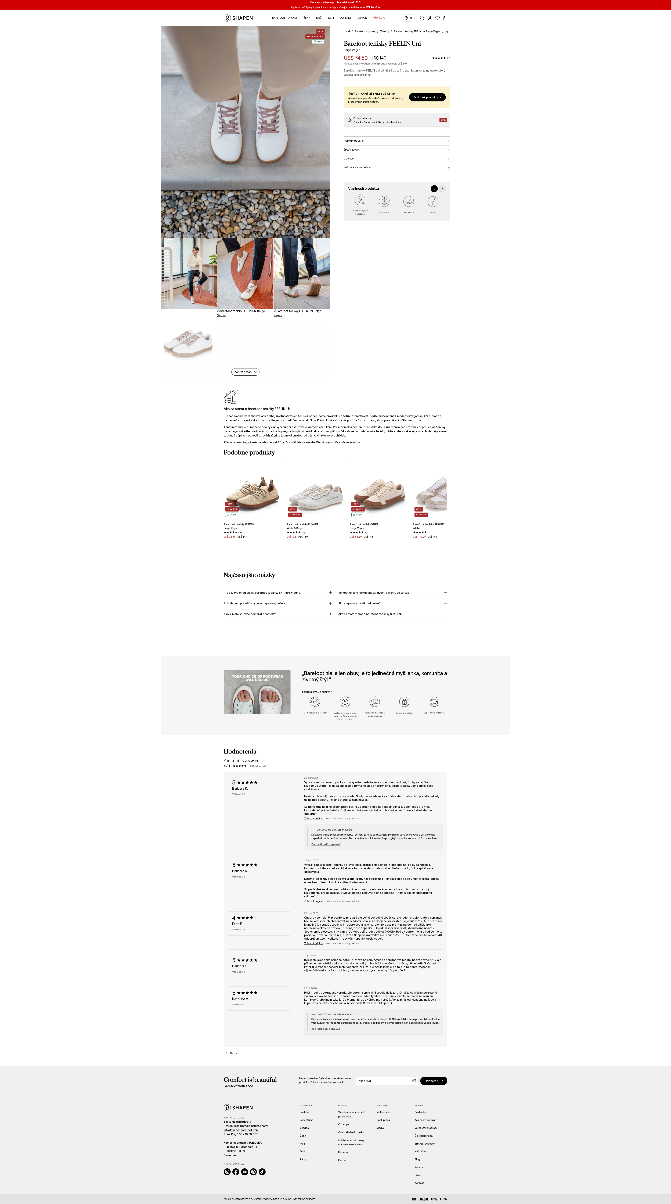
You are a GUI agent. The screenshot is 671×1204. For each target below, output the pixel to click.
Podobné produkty (425, 97)
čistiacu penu (366, 420)
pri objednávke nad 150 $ (335, 2)
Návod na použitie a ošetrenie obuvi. (337, 442)
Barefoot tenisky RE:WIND (429, 524)
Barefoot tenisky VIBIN (364, 524)
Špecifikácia (351, 150)
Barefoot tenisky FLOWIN (302, 524)
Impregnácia (286, 431)
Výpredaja (330, 7)
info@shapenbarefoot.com (241, 1130)
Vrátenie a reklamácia (357, 167)
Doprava (349, 159)
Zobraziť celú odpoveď (325, 844)
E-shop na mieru (292, 1199)
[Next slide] (442, 188)
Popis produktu (354, 141)
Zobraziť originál (313, 818)
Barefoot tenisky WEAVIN (239, 524)
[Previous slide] (434, 188)
